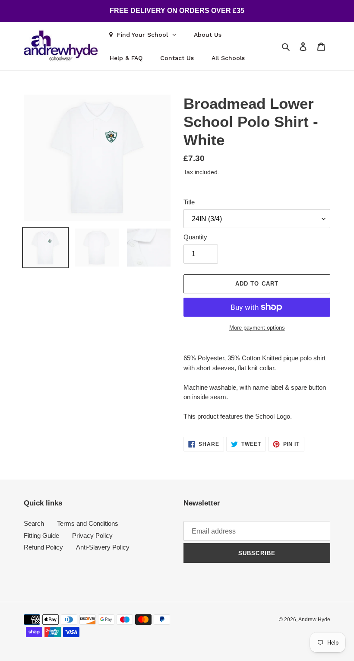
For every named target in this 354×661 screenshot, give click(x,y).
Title (189, 202)
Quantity (195, 237)
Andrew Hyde (314, 620)
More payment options (257, 327)
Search (34, 523)
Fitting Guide (41, 535)
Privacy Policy (92, 535)
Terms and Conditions (87, 523)
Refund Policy (43, 547)
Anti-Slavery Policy (103, 547)
